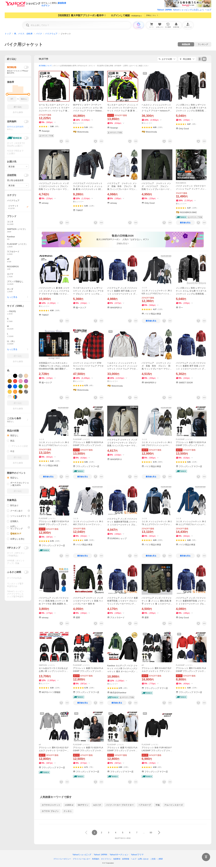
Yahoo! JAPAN (164, 10)
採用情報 (125, 859)
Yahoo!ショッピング (81, 854)
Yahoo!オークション (119, 854)
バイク (39, 33)
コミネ (144, 288)
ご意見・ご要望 (156, 859)
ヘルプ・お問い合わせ (140, 859)
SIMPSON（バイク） (47, 665)
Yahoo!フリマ (137, 854)
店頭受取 (11, 175)
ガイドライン (106, 859)
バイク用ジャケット (24, 44)
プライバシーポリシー (62, 859)
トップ (8, 33)
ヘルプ (208, 10)
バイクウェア (51, 33)
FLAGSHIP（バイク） (82, 439)
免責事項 (116, 859)
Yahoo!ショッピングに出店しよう (188, 10)
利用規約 (95, 859)
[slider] (7, 94)
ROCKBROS (181, 183)
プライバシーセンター (81, 859)
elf (143, 665)
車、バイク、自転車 (23, 33)
